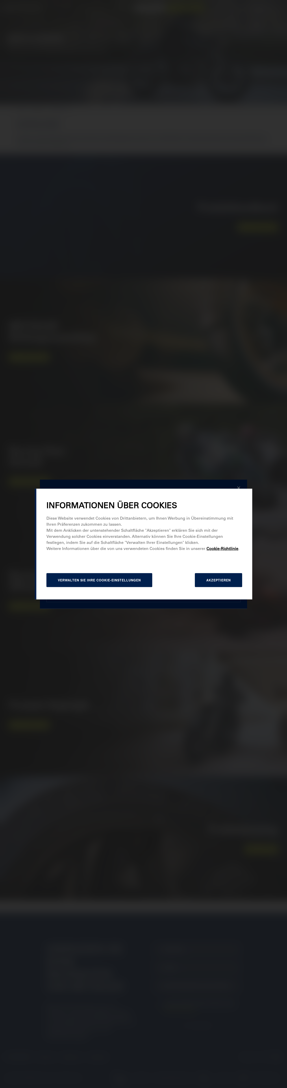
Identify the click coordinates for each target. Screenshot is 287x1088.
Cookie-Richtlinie (222, 548)
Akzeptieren (218, 580)
